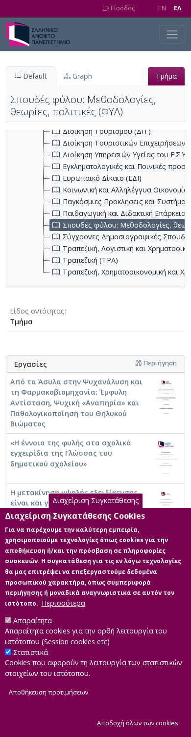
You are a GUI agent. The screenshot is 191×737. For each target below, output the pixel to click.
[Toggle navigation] (172, 34)
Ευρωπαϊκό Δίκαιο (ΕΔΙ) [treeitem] (102, 178)
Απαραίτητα (32, 620)
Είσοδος (122, 8)
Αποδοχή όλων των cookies (137, 723)
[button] (138, 362)
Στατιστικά (30, 652)
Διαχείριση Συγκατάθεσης (95, 500)
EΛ (177, 8)
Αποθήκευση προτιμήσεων (48, 692)
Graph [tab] (81, 76)
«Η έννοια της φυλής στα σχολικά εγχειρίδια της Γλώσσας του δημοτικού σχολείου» (70, 453)
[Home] (42, 34)
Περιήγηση (159, 362)
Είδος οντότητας (37, 311)
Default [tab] (34, 76)
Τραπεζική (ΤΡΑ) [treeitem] (90, 260)
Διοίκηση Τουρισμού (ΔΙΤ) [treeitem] (107, 131)
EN (162, 8)
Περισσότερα (63, 603)
